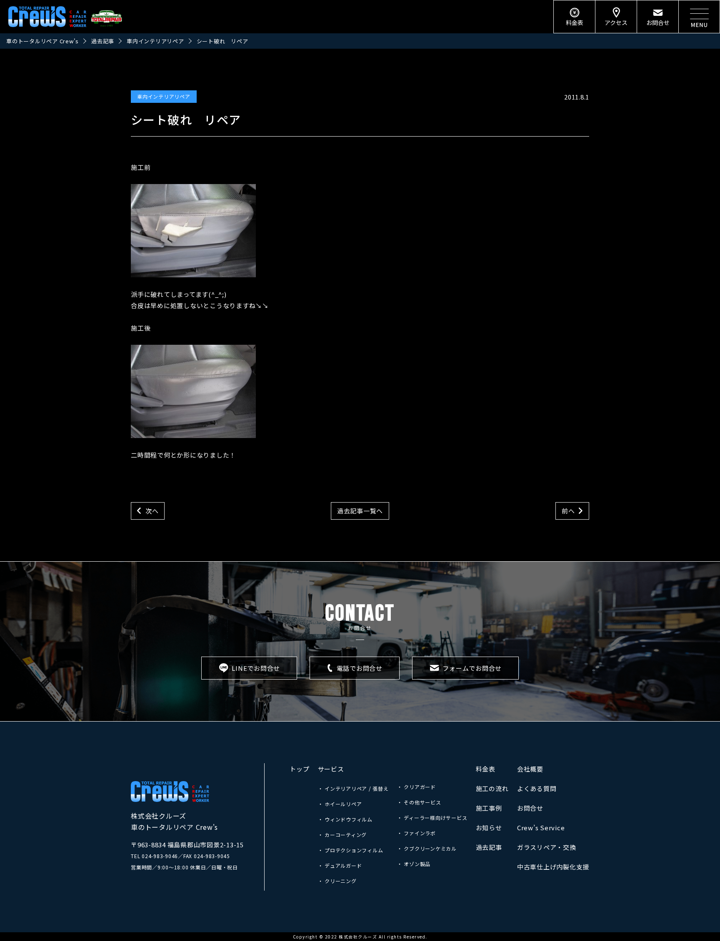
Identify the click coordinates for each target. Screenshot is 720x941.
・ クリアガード (416, 786)
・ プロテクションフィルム (350, 850)
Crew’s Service (541, 827)
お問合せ (530, 808)
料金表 (485, 768)
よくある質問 (537, 788)
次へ (152, 510)
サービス (331, 768)
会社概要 (530, 768)
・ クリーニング (337, 880)
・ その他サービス (419, 802)
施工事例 (489, 808)
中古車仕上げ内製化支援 (553, 866)
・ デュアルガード (340, 865)
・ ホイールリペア (340, 803)
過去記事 (489, 847)
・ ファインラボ (416, 832)
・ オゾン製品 (413, 863)
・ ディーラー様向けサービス (432, 817)
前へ (568, 510)
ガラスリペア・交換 (546, 847)
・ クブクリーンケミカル (427, 848)
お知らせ (489, 827)
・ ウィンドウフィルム (345, 819)
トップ (299, 768)
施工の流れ (492, 788)
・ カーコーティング (342, 834)
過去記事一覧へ (360, 510)
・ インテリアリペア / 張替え (353, 788)
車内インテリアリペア (163, 96)
